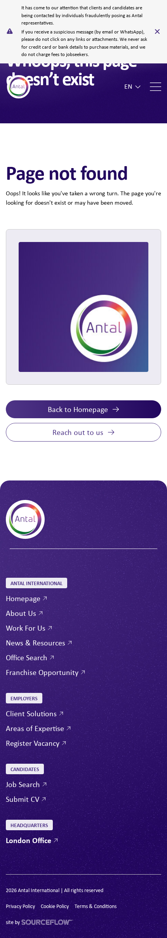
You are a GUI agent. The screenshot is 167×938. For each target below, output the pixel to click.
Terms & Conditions (96, 906)
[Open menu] (155, 86)
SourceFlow (34, 922)
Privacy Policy (20, 906)
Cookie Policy (55, 906)
